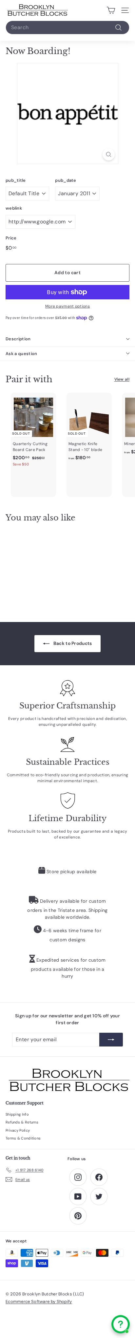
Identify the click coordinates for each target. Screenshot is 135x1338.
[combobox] (67, 27)
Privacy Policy (18, 1130)
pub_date (65, 180)
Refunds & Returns (22, 1122)
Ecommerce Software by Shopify (39, 1301)
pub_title (16, 180)
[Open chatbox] (120, 1324)
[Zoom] (109, 154)
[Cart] (111, 10)
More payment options (67, 306)
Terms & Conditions (23, 1138)
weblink (14, 208)
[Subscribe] (111, 1039)
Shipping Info (17, 1114)
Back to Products (72, 643)
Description (18, 339)
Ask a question (21, 353)
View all (121, 379)
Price (11, 238)
